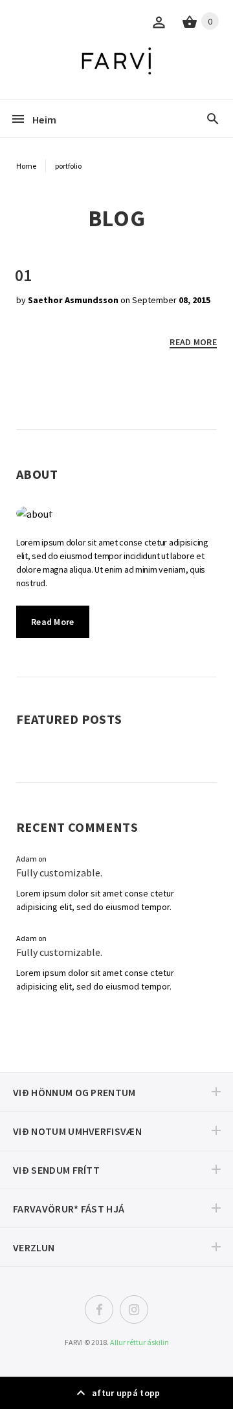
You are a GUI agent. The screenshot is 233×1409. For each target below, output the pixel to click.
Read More (52, 622)
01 (23, 275)
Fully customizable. (59, 872)
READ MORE (193, 342)
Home (26, 166)
